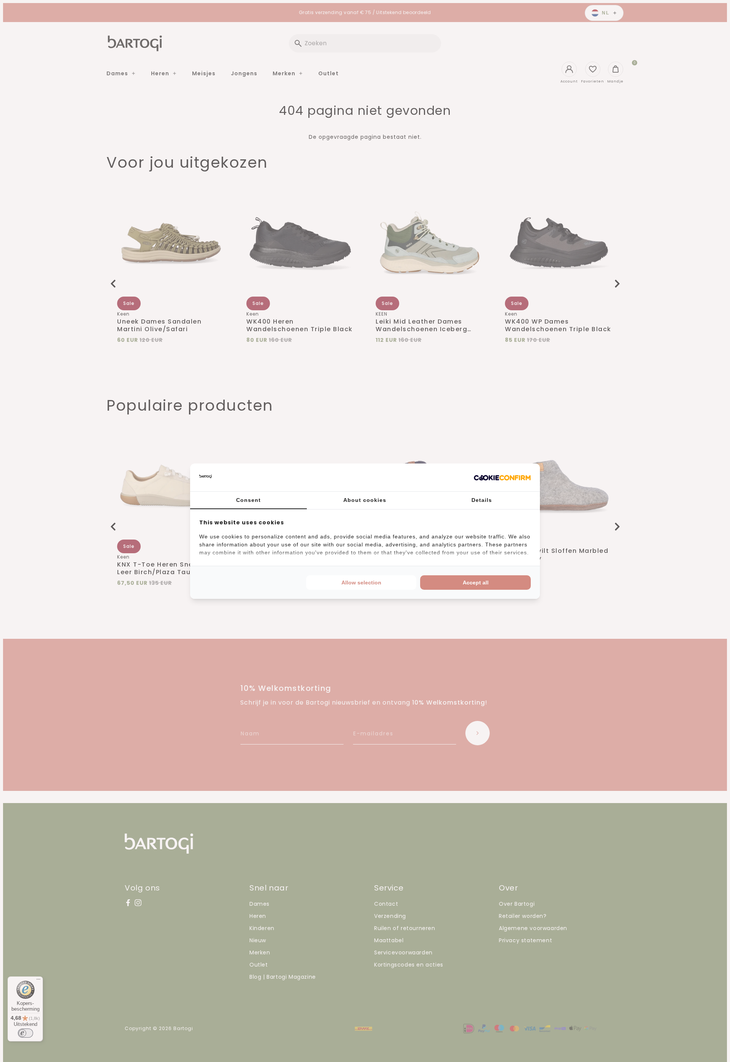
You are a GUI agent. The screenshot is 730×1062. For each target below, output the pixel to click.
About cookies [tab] (364, 500)
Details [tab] (481, 500)
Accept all (476, 582)
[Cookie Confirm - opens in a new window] (502, 477)
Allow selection (361, 582)
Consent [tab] (248, 500)
